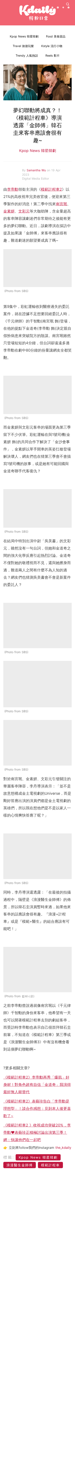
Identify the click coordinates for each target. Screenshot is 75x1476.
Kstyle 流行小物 (51, 46)
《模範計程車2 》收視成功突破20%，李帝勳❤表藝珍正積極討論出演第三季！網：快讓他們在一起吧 (37, 1132)
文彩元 (24, 211)
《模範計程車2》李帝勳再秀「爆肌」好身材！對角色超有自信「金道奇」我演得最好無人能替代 (37, 1084)
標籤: (8, 1157)
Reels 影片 (52, 55)
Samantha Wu (37, 170)
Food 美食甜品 (55, 36)
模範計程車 (50, 1165)
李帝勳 (12, 189)
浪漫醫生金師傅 (19, 1165)
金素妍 (9, 211)
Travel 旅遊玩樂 (23, 46)
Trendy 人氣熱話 (27, 55)
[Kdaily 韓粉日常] (37, 13)
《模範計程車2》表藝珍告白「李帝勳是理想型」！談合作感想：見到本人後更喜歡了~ (37, 1108)
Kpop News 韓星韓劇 (24, 36)
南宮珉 (61, 204)
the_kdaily (63, 1147)
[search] (68, 4)
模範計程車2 (51, 189)
